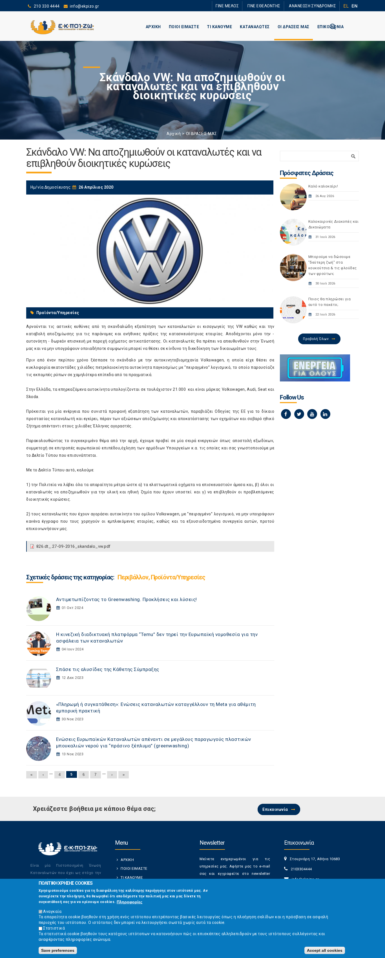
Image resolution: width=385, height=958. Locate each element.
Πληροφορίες (129, 902)
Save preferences (57, 950)
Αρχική (174, 133)
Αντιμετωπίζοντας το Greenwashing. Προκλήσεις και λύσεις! (126, 599)
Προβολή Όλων (316, 339)
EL (346, 6)
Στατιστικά (54, 928)
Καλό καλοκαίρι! (323, 186)
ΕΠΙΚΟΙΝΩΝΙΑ (330, 27)
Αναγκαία (52, 911)
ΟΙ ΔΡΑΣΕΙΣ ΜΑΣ (293, 27)
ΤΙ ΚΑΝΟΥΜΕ (219, 27)
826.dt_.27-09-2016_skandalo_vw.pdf (73, 546)
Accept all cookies (324, 950)
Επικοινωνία (275, 809)
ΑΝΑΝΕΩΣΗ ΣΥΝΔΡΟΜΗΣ (315, 6)
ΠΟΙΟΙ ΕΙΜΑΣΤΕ (184, 27)
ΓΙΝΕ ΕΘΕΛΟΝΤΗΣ (273, 6)
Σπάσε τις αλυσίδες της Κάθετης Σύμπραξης (107, 669)
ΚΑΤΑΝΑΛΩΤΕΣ (255, 27)
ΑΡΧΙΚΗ (153, 27)
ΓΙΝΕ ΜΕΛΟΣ (243, 6)
